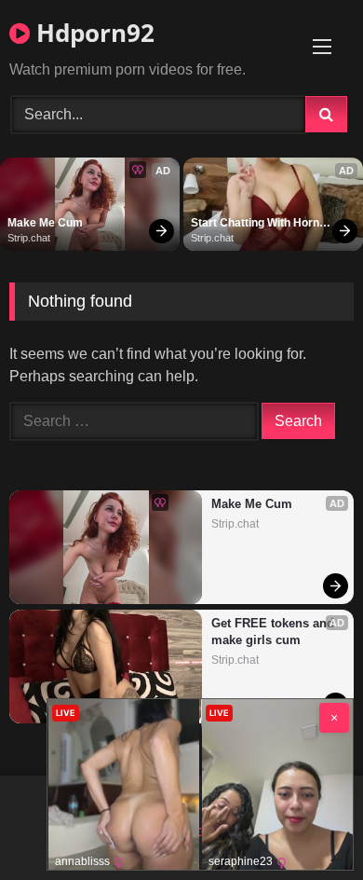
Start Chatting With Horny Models (260, 223)
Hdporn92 (92, 32)
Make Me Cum (45, 222)
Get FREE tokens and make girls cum (274, 631)
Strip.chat (28, 237)
